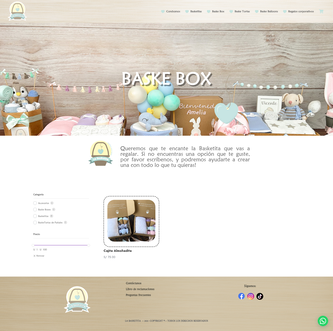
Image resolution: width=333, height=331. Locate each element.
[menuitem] (321, 11)
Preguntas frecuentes (138, 295)
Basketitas (43, 216)
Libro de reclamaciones (140, 289)
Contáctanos (133, 283)
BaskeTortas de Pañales (50, 222)
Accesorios (43, 203)
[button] (323, 321)
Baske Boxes (44, 209)
